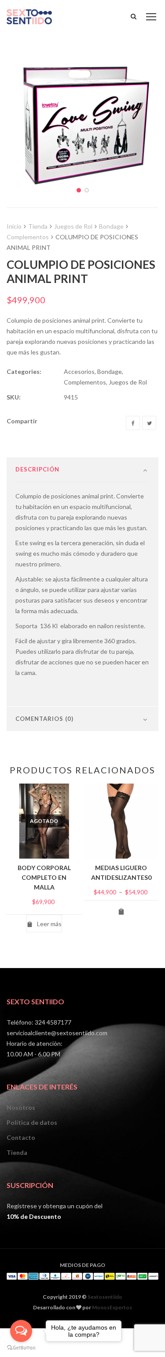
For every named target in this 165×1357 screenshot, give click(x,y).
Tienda (38, 226)
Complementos (28, 237)
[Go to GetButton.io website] (21, 1348)
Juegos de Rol (73, 226)
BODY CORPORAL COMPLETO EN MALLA (44, 877)
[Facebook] (133, 423)
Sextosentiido (105, 1296)
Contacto (21, 1137)
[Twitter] (149, 423)
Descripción (37, 469)
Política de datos (32, 1122)
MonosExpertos (112, 1307)
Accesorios (79, 371)
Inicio (14, 226)
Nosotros (21, 1107)
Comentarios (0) (44, 718)
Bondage (111, 226)
